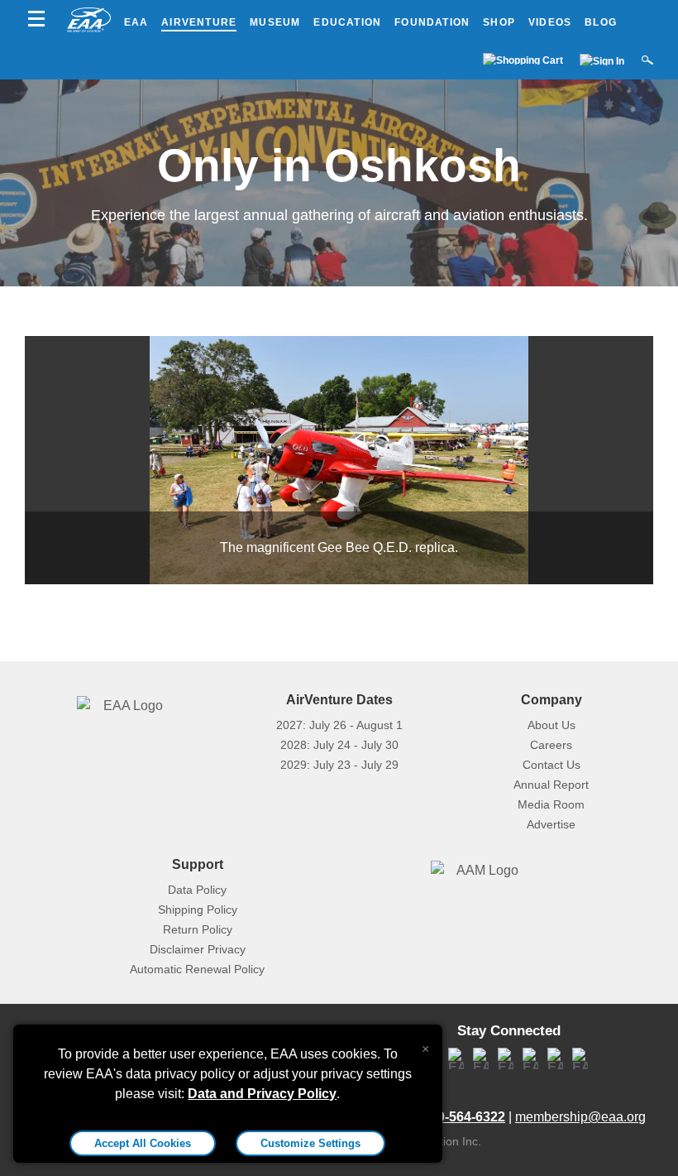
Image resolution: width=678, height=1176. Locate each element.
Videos (549, 22)
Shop (499, 22)
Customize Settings (310, 1143)
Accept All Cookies (142, 1143)
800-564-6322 (464, 1117)
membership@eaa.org (580, 1117)
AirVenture (198, 22)
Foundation (432, 22)
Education (347, 22)
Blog (601, 22)
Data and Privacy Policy (262, 1094)
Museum (275, 22)
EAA (136, 22)
